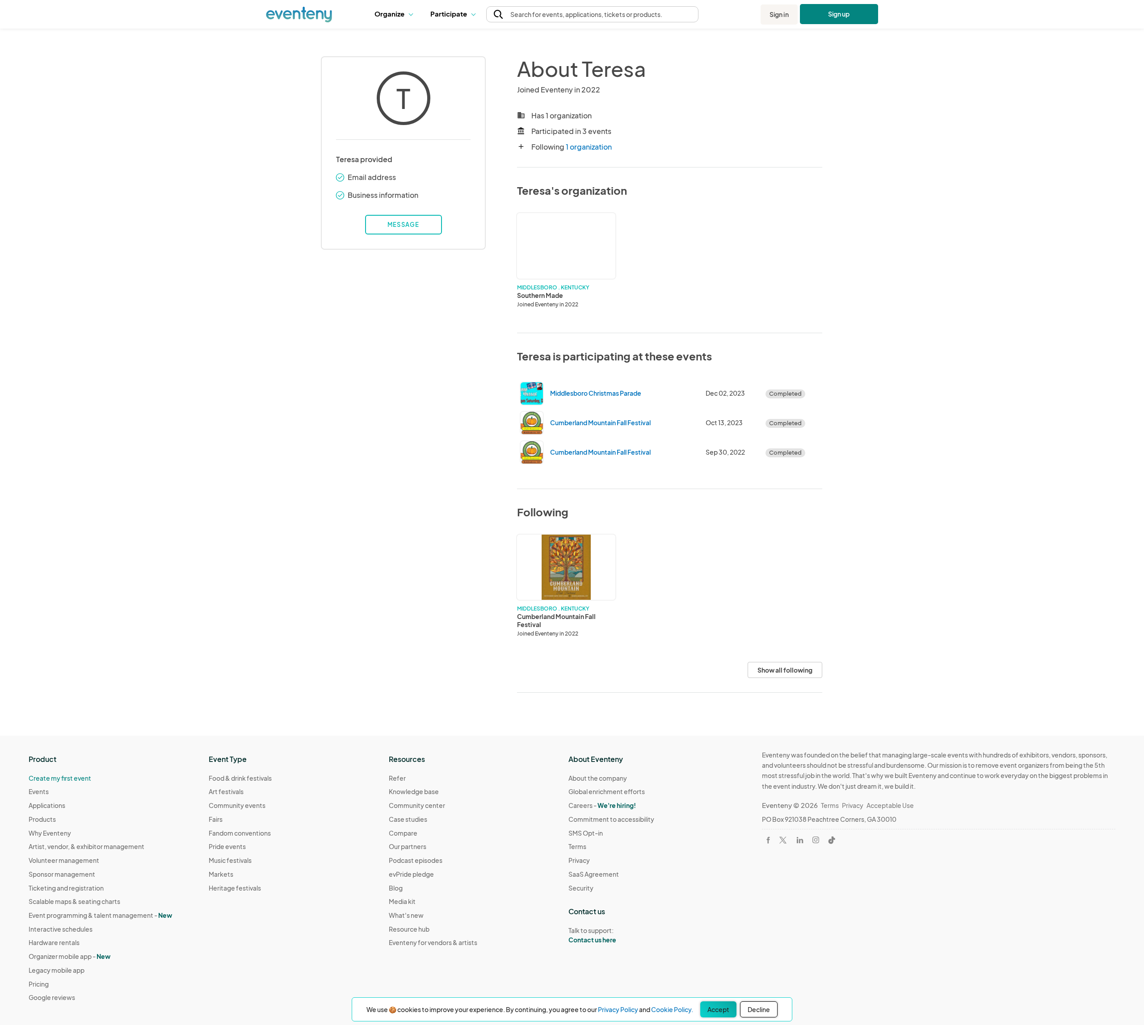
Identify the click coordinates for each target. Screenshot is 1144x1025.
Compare (403, 833)
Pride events (227, 846)
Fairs (216, 819)
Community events (237, 805)
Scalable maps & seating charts (74, 901)
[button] (396, 14)
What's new (406, 915)
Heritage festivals (235, 888)
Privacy (579, 860)
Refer (397, 778)
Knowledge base (414, 791)
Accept (718, 1009)
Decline (759, 1009)
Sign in (779, 14)
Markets (221, 874)
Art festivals (226, 791)
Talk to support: (592, 935)
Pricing (39, 984)
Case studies (408, 819)
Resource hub (409, 929)
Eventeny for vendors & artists (433, 942)
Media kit (402, 901)
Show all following (784, 670)
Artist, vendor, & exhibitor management (86, 846)
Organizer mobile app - (69, 956)
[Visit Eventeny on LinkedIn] (800, 840)
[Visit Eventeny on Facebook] (768, 840)
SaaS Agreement (593, 874)
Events (39, 791)
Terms (577, 846)
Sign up (839, 14)
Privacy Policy (618, 1009)
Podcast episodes (415, 860)
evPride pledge (411, 874)
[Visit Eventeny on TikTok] (831, 840)
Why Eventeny (50, 833)
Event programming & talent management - (100, 915)
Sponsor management (62, 874)
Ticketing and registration (66, 888)
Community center (417, 805)
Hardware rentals (54, 942)
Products (42, 819)
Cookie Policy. (672, 1009)
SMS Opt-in (585, 833)
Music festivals (230, 860)
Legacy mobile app (56, 970)
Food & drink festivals (240, 778)
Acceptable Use (890, 805)
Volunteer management (64, 860)
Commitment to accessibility (611, 819)
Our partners (407, 846)
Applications (47, 805)
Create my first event (60, 778)
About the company (597, 778)
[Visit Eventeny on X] (783, 840)
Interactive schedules (61, 929)
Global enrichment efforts (606, 791)
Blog (396, 888)
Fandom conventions (240, 833)
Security (580, 888)
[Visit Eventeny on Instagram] (816, 840)
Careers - (602, 805)
